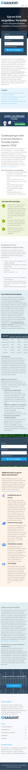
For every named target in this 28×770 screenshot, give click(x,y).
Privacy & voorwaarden (8, 732)
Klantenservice (5, 729)
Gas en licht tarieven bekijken (10, 99)
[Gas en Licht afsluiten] (10, 2)
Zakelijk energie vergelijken (10, 103)
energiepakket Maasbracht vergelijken (12, 491)
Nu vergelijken (14, 685)
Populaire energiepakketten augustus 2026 (14, 97)
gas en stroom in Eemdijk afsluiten (10, 641)
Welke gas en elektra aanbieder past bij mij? (14, 101)
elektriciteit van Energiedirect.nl (9, 166)
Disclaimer (4, 735)
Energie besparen (6, 726)
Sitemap (3, 738)
